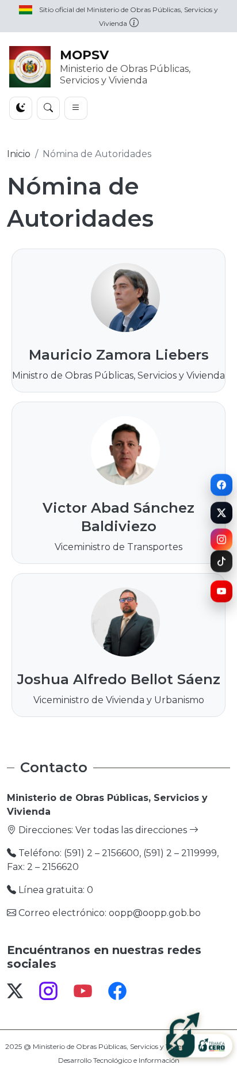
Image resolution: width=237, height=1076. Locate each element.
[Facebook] (221, 484)
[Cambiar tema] (20, 108)
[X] (221, 513)
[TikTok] (221, 562)
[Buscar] (48, 108)
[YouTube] (221, 593)
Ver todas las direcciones (132, 830)
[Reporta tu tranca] (199, 1034)
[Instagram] (221, 539)
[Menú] (75, 108)
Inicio (18, 153)
